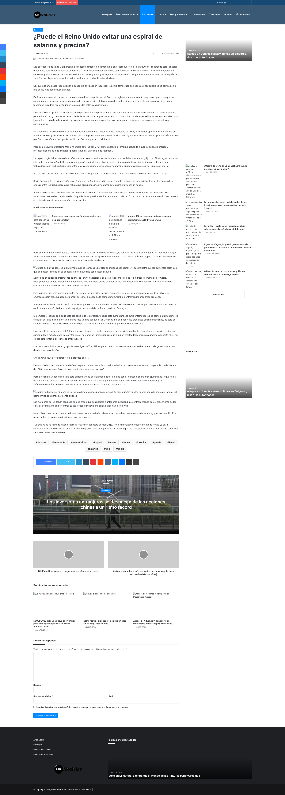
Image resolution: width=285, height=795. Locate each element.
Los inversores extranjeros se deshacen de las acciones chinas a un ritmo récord (106, 504)
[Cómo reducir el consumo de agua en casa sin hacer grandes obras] (106, 605)
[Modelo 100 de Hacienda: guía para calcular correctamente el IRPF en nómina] (117, 227)
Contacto (37, 744)
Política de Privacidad (43, 754)
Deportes (215, 14)
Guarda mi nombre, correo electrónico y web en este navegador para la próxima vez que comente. (82, 707)
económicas (80, 442)
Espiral (98, 442)
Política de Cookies (42, 749)
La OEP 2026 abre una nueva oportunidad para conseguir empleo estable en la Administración (54, 624)
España (108, 14)
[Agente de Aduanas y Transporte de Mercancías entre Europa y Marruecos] (156, 605)
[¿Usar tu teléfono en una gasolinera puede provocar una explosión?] (194, 181)
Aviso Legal (38, 740)
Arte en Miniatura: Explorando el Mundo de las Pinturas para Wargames (154, 775)
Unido (120, 448)
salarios (93, 448)
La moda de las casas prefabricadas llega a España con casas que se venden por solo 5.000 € (225, 205)
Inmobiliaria (244, 14)
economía (59, 442)
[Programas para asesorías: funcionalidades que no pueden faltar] (42, 223)
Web (111, 696)
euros (112, 442)
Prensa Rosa (199, 14)
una (108, 448)
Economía (148, 14)
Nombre (37, 685)
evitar (127, 442)
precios (142, 442)
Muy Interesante (179, 14)
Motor (229, 14)
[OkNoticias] (44, 14)
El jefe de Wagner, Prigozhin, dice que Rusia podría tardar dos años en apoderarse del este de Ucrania (227, 247)
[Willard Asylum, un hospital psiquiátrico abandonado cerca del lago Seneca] (194, 279)
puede (157, 442)
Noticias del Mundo (127, 14)
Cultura (162, 14)
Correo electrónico (43, 696)
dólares (42, 442)
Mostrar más (218, 294)
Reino (172, 442)
